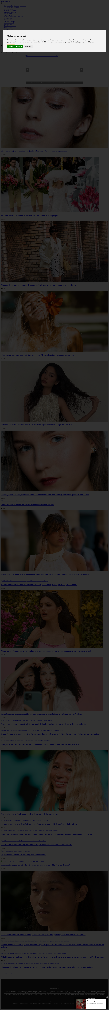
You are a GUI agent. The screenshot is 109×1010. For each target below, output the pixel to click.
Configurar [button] (28, 46)
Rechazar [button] (19, 46)
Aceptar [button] (11, 46)
